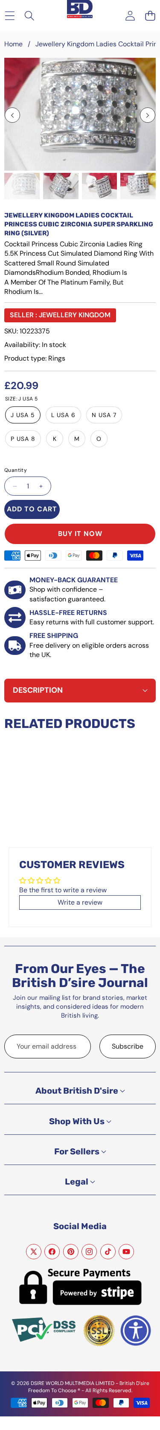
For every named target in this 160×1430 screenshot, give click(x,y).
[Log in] (130, 15)
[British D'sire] (80, 5)
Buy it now (80, 533)
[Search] (29, 15)
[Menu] (9, 15)
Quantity (15, 470)
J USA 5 (23, 415)
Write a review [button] (80, 902)
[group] (22, 186)
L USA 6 (63, 415)
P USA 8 (23, 439)
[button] (150, 15)
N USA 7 (104, 415)
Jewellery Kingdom (75, 314)
